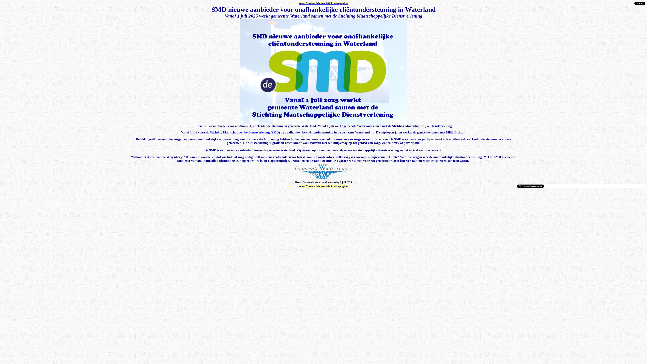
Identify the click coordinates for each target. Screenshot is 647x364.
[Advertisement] (40, 193)
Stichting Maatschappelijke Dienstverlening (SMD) (245, 132)
